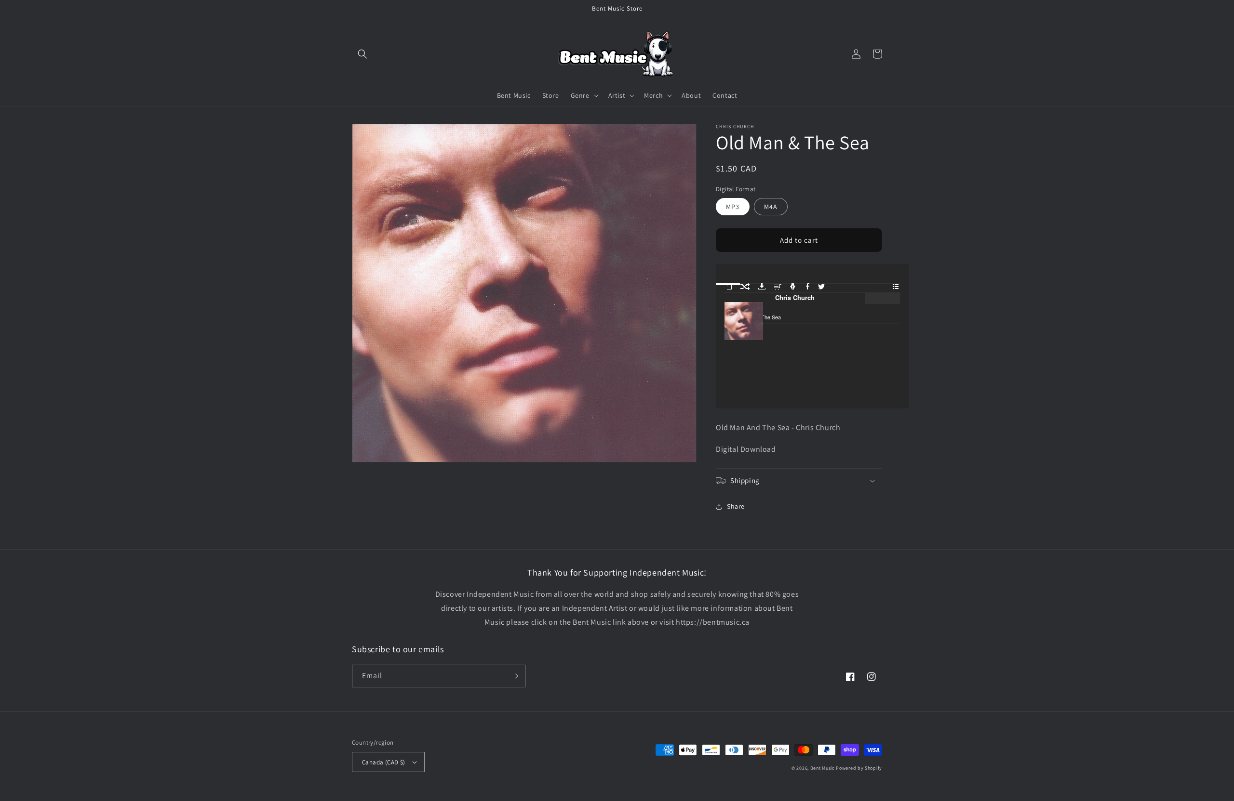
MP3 (732, 206)
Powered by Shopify (859, 768)
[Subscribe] (514, 676)
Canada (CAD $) (383, 762)
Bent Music (822, 768)
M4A (771, 206)
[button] (362, 54)
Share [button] (736, 506)
